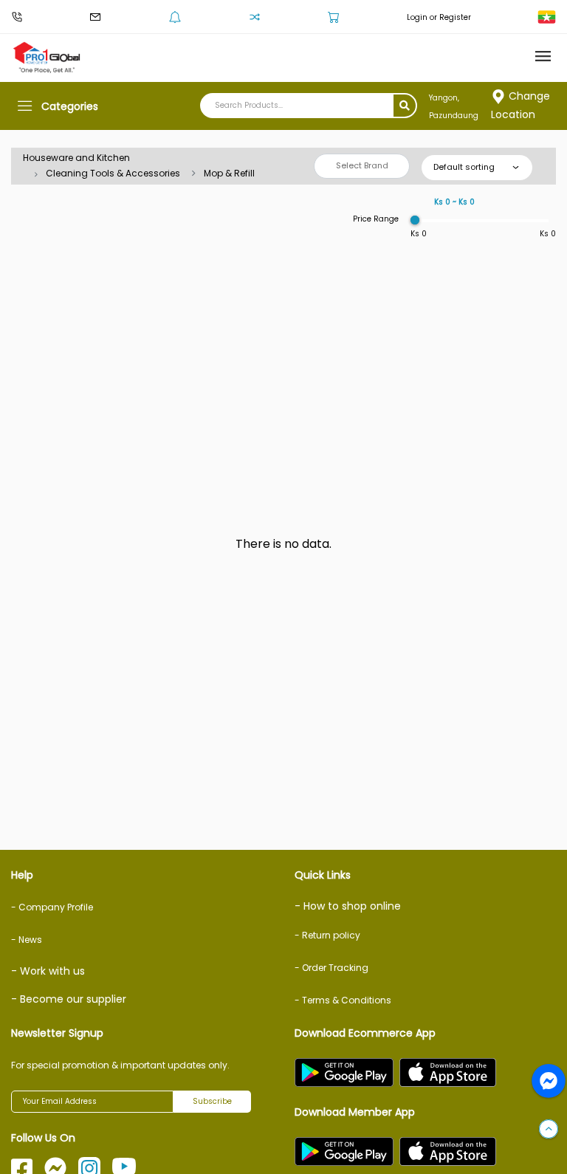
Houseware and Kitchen (76, 157)
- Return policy (327, 935)
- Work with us (48, 971)
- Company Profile (52, 907)
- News (26, 939)
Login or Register (439, 17)
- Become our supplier (68, 999)
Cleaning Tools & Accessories (113, 173)
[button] (548, 1130)
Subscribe (212, 1101)
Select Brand (362, 165)
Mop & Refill (229, 173)
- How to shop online (348, 906)
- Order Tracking (331, 967)
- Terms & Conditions (343, 1000)
